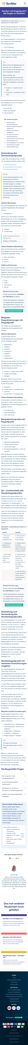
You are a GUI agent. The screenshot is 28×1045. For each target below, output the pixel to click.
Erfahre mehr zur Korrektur (14, 311)
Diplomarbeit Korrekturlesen (14, 994)
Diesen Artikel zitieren (22, 835)
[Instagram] (14, 1008)
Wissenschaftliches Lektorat (14, 996)
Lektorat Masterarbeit (14, 990)
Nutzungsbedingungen (14, 1039)
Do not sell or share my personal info (14, 1036)
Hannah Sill (22, 20)
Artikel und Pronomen (10, 169)
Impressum (14, 1030)
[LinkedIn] (18, 1008)
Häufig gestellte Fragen (13, 146)
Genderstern (16, 624)
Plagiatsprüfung (14, 999)
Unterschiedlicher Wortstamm (13, 167)
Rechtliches (14, 982)
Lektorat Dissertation (14, 992)
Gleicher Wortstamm (10, 164)
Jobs (14, 977)
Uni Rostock (19, 629)
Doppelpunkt (23, 361)
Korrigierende (14, 984)
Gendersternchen (12, 501)
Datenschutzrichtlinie (14, 1033)
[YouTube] (9, 1008)
